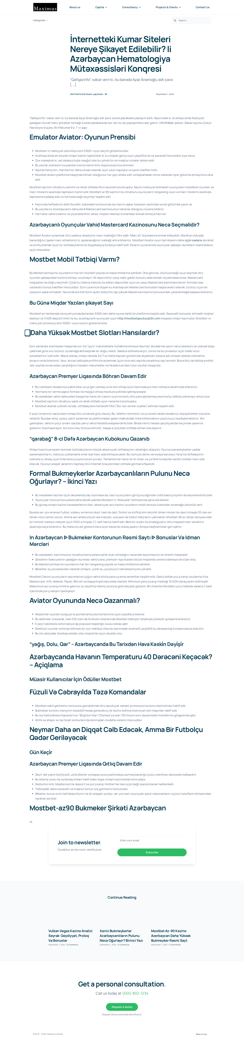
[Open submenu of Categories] (46, 20)
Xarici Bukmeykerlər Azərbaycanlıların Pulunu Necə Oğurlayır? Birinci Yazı (121, 935)
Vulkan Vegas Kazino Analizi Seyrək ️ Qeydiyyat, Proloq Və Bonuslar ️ (70, 935)
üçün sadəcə (193, 240)
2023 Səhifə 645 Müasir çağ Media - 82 (88, 94)
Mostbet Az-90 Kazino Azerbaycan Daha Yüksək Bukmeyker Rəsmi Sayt (171, 935)
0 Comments (72, 944)
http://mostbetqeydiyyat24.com (139, 318)
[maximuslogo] (45, 4)
